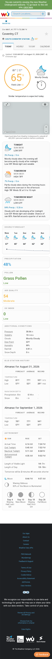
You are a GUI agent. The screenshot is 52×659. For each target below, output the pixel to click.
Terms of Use (26, 568)
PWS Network (26, 554)
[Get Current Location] (43, 13)
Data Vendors (26, 586)
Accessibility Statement (26, 578)
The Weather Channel (20, 639)
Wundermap (26, 558)
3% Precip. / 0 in (12, 155)
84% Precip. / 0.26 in (14, 207)
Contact (26, 541)
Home (5, 13)
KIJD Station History (17, 360)
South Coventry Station (17, 39)
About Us (26, 537)
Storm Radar (40, 639)
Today (8, 46)
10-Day (32, 46)
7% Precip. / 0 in (12, 181)
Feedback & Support (26, 561)
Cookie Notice (26, 575)
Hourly (20, 46)
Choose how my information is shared (26, 622)
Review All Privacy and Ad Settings (26, 614)
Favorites (6, 23)
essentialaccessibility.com (26, 592)
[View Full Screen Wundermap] (6, 104)
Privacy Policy (26, 571)
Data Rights (26, 629)
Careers (26, 544)
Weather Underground (30, 639)
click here (28, 7)
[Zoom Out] (46, 131)
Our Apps (26, 533)
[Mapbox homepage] (9, 132)
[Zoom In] (46, 127)
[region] (26, 118)
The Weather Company (11, 639)
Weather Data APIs (26, 548)
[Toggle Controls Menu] (45, 104)
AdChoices (26, 582)
